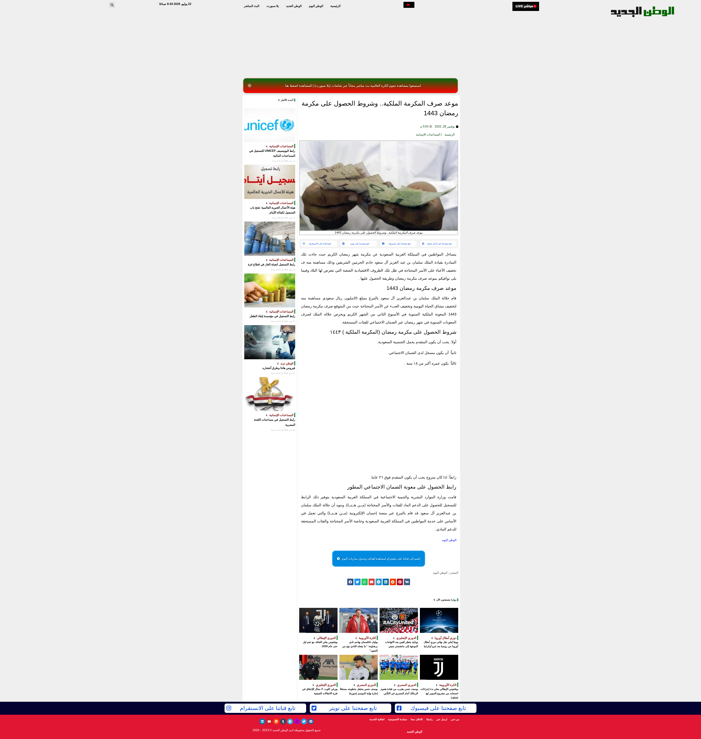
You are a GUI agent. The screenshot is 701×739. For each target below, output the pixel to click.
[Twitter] (304, 721)
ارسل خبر (441, 719)
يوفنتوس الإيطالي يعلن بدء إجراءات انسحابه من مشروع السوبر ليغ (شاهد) (439, 693)
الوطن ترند (286, 363)
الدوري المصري (406, 685)
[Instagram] (297, 721)
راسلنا (429, 719)
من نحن (455, 719)
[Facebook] (311, 721)
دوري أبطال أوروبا (445, 638)
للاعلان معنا (417, 719)
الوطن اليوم (316, 5)
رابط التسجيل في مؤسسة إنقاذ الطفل (272, 316)
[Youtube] (269, 721)
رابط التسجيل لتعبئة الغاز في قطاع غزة (271, 264)
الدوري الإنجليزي (406, 638)
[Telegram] (290, 721)
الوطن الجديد (294, 5)
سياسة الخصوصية (397, 719)
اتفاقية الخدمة (376, 719)
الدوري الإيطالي (326, 638)
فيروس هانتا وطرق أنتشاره (279, 368)
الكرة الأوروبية (367, 638)
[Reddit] (276, 721)
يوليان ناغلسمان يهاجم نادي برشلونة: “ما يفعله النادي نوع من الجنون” (360, 646)
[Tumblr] (283, 721)
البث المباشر (251, 5)
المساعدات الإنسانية (428, 134)
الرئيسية (335, 5)
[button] (408, 5)
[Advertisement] (350, 49)
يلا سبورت (273, 5)
